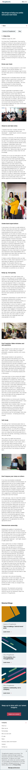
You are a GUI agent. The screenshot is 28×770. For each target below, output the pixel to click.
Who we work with (6, 733)
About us (4, 725)
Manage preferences (14, 767)
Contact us (4, 747)
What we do (5, 728)
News (3, 739)
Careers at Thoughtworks (9, 31)
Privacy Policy (17, 764)
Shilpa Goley (6, 36)
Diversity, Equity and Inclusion (9, 741)
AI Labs (3, 736)
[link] (14, 714)
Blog (20, 31)
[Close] (26, 751)
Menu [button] (23, 1)
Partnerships (5, 731)
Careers (4, 744)
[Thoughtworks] (6, 1)
